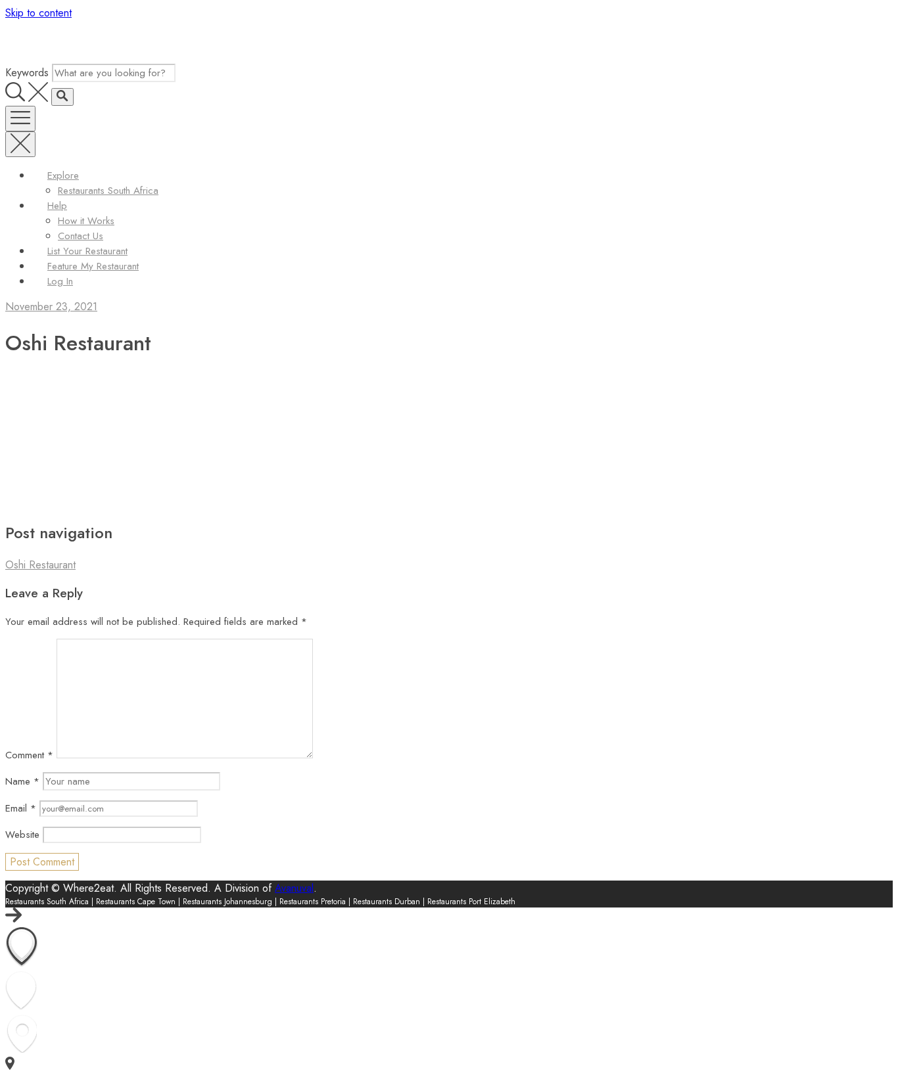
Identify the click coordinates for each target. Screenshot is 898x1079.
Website (22, 834)
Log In (60, 281)
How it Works (86, 221)
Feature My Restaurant (93, 266)
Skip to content (38, 12)
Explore (63, 175)
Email (20, 808)
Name (22, 781)
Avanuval (294, 888)
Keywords (27, 72)
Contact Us (80, 236)
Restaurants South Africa (108, 190)
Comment (29, 755)
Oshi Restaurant (40, 564)
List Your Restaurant (87, 251)
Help (57, 205)
